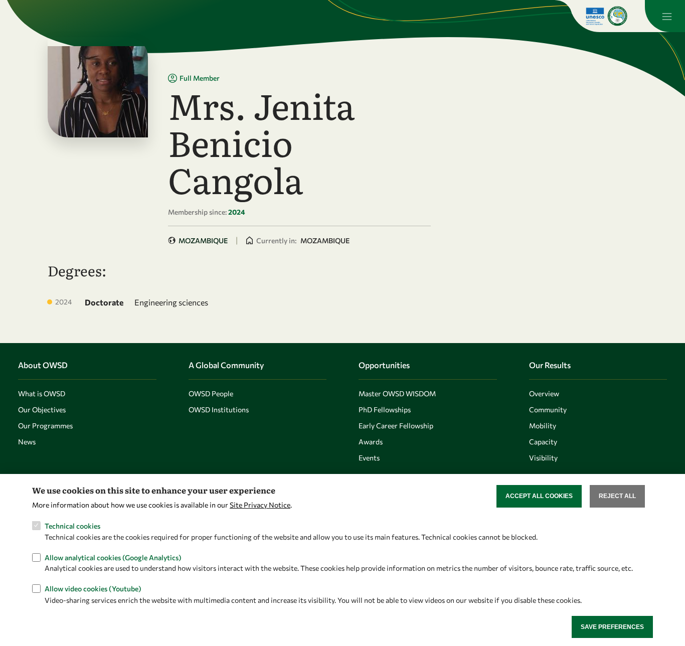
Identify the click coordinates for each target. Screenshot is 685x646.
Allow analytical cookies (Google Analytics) (113, 557)
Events (369, 457)
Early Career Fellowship (396, 425)
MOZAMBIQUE (203, 240)
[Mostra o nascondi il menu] (665, 16)
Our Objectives (42, 409)
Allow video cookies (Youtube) (93, 588)
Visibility (543, 457)
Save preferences (612, 626)
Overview (544, 393)
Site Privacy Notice (260, 504)
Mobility (542, 425)
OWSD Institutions (219, 409)
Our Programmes (45, 425)
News (27, 441)
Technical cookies (72, 525)
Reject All (617, 496)
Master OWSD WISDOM (397, 393)
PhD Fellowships (385, 409)
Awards (371, 441)
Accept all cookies (539, 496)
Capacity (543, 441)
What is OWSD (41, 393)
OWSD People (211, 393)
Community (548, 409)
